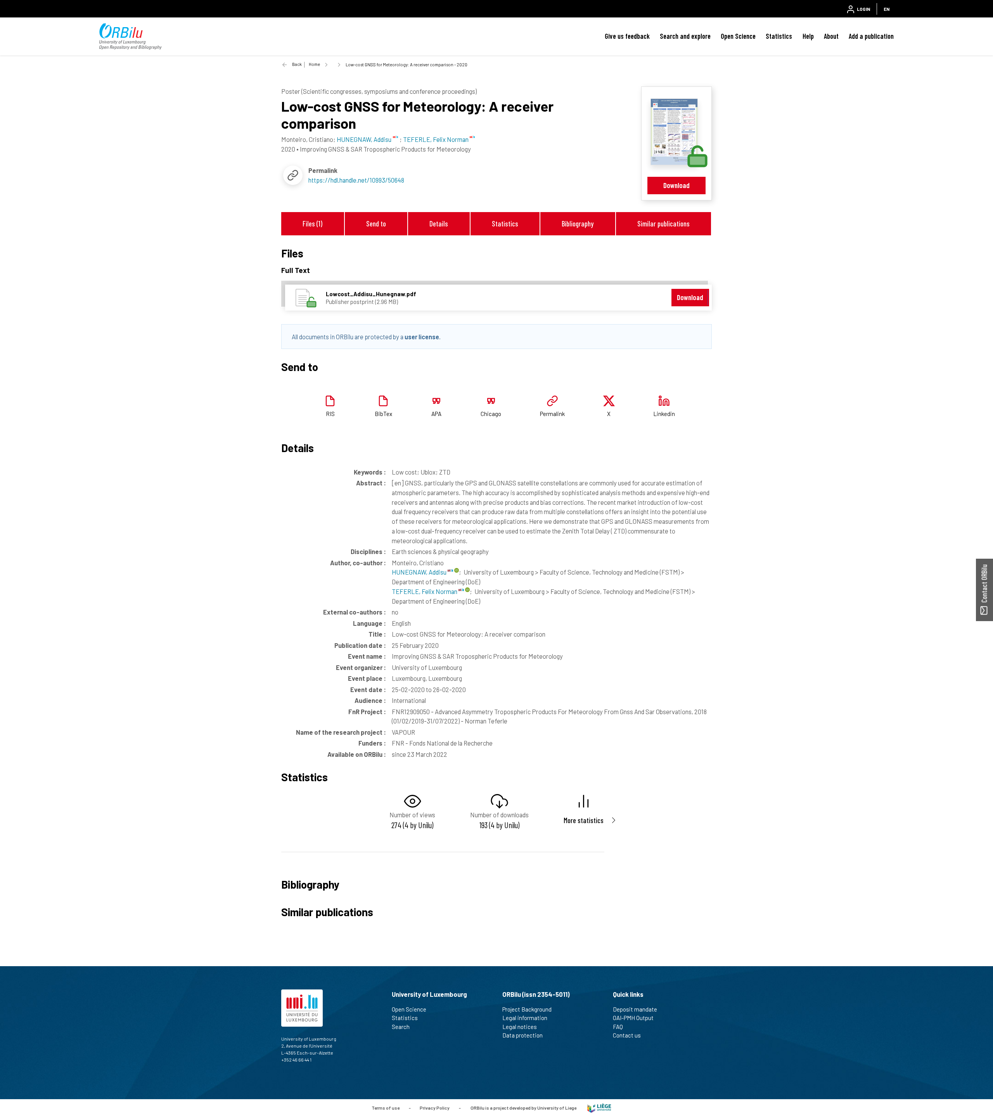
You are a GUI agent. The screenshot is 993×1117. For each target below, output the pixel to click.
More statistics (584, 820)
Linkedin (664, 413)
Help (808, 36)
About (831, 36)
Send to (376, 223)
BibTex (383, 413)
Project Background (527, 1009)
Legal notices (519, 1026)
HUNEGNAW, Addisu (420, 572)
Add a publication (871, 36)
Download (676, 185)
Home (314, 64)
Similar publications (663, 223)
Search (401, 1026)
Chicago (491, 413)
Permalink (552, 413)
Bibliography (577, 223)
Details (438, 223)
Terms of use (386, 1107)
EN (886, 9)
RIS (330, 413)
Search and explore (685, 36)
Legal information (524, 1017)
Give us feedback (627, 36)
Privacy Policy (435, 1107)
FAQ (618, 1026)
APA (436, 413)
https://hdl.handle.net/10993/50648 (356, 180)
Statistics (779, 36)
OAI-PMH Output (633, 1017)
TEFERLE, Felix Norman (425, 591)
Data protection (522, 1035)
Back (297, 64)
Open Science (738, 36)
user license (422, 336)
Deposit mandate (635, 1009)
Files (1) (312, 223)
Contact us (627, 1035)
